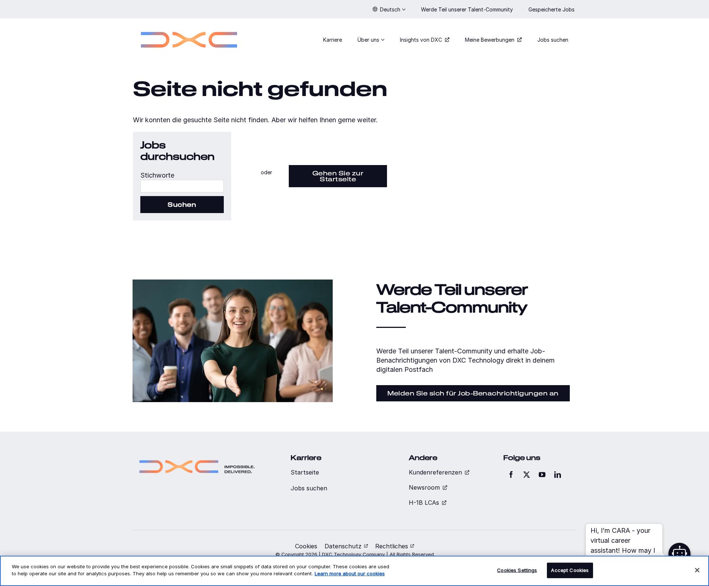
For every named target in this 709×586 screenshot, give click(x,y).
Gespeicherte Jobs (552, 9)
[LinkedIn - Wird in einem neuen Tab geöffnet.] (558, 474)
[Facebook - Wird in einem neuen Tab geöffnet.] (511, 474)
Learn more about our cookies (350, 573)
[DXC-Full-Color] (189, 27)
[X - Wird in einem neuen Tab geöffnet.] (527, 474)
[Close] (697, 570)
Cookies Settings (517, 570)
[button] (389, 9)
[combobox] (182, 186)
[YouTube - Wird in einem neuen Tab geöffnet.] (542, 474)
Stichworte (157, 175)
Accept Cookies (570, 570)
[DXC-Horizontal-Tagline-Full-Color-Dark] (197, 457)
